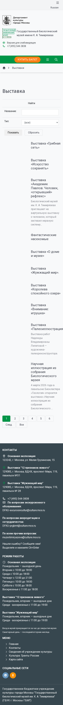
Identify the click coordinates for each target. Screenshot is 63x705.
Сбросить (33, 132)
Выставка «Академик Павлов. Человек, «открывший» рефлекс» (44, 188)
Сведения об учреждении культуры (30, 651)
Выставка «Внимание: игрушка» (40, 309)
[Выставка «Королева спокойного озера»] (14, 288)
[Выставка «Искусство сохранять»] (14, 163)
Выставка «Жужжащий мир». (45, 270)
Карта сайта (16, 659)
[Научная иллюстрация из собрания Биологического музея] (14, 366)
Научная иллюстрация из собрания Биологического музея (44, 372)
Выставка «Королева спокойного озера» (45, 289)
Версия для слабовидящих (21, 42)
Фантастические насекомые (43, 237)
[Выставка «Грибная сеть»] (14, 146)
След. (9, 424)
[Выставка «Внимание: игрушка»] (14, 307)
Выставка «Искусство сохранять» (40, 164)
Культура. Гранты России (24, 655)
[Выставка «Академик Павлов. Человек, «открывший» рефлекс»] (14, 182)
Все (22, 424)
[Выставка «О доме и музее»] (14, 254)
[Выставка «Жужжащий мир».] (14, 271)
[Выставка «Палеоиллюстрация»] (14, 327)
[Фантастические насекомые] (14, 237)
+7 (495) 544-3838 (16, 46)
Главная (13, 644)
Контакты (15, 647)
